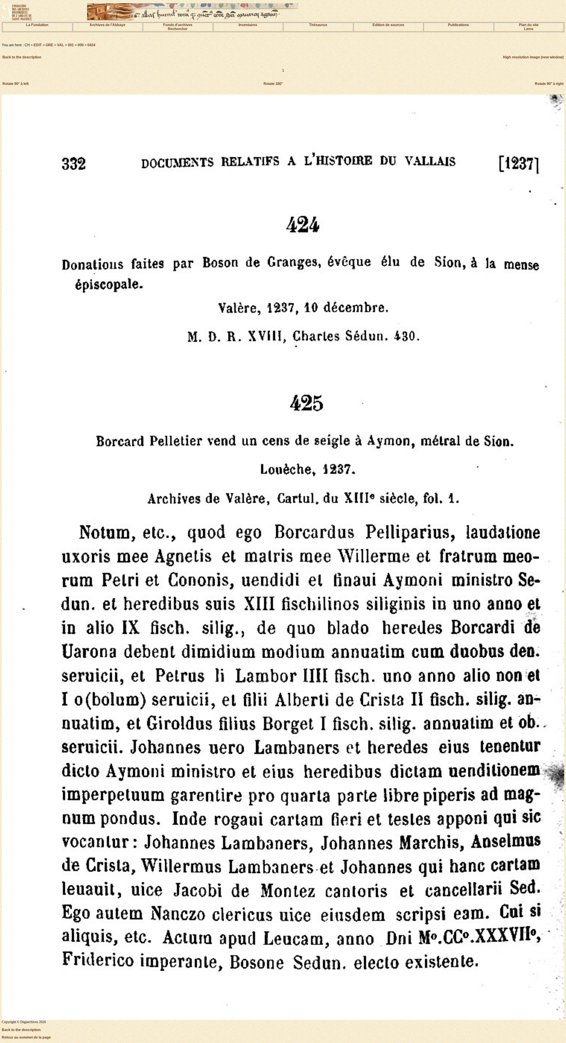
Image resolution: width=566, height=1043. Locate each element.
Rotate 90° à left (15, 84)
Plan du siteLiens (529, 27)
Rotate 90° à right (549, 84)
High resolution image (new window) (533, 57)
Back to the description (21, 57)
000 (81, 45)
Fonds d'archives (177, 25)
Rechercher (177, 29)
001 (71, 45)
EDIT (38, 45)
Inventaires (248, 25)
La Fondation (37, 25)
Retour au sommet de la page (26, 1037)
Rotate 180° (273, 84)
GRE (49, 45)
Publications (458, 25)
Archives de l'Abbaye (107, 25)
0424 (91, 45)
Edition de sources (388, 25)
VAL (60, 45)
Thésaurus (318, 25)
